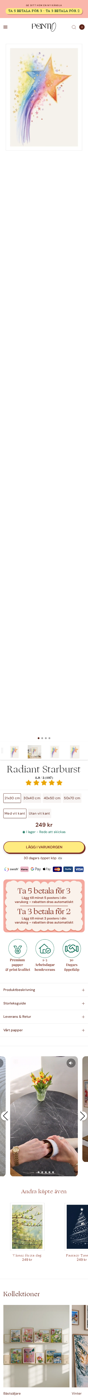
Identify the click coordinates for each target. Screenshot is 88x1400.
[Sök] (74, 27)
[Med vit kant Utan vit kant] (44, 392)
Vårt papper (13, 1030)
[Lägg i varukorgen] (44, 847)
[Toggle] (2, 751)
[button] (5, 1115)
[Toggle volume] (71, 1063)
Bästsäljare (12, 1393)
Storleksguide (14, 1003)
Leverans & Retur (17, 1016)
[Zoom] (44, 97)
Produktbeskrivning (19, 990)
